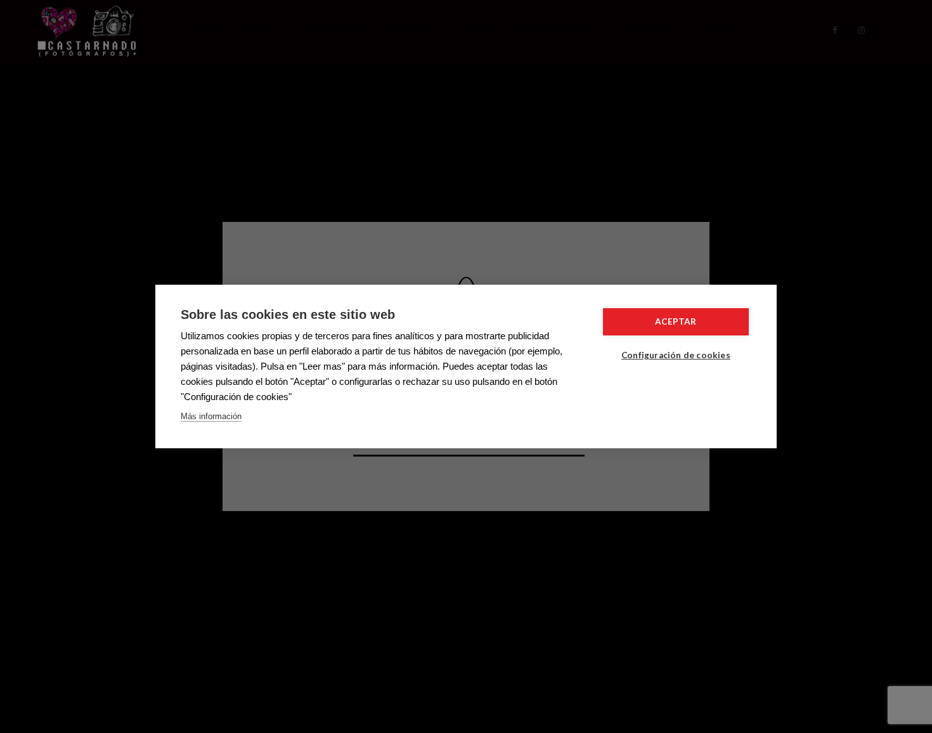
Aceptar (675, 321)
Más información (211, 416)
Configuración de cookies (675, 355)
